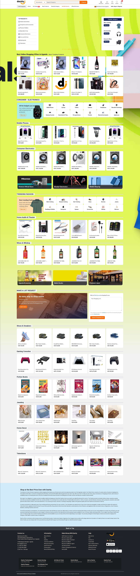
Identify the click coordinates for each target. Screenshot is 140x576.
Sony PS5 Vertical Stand (23, 235)
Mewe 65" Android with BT (41, 471)
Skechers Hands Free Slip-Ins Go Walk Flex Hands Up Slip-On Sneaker (112, 344)
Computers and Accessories (26, 24)
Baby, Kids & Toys (24, 31)
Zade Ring (74, 420)
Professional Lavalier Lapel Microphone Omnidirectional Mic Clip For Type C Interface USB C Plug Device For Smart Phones (94, 235)
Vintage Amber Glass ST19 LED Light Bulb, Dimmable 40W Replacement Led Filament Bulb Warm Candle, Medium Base (59, 446)
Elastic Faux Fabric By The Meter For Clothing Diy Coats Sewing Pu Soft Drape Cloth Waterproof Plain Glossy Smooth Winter (112, 72)
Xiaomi (111, 512)
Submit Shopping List (97, 317)
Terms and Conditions (22, 573)
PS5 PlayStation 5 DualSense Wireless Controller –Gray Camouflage (112, 369)
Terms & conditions (48, 541)
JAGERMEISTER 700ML (59, 261)
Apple (105, 512)
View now (106, 25)
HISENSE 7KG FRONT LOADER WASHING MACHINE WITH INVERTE (41, 166)
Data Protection (48, 545)
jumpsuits (107, 499)
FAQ (89, 537)
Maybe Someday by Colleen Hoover (23, 395)
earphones (41, 515)
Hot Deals (36, 6)
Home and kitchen (24, 37)
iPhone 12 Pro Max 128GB (77, 92)
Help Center (91, 536)
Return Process (92, 549)
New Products (45, 6)
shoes (107, 498)
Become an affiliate (66, 541)
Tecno (102, 512)
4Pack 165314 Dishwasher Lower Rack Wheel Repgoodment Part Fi (59, 92)
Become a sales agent (67, 537)
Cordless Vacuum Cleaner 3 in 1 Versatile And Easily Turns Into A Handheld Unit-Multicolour (41, 72)
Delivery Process (92, 547)
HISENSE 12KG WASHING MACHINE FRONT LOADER (112, 166)
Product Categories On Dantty (69, 547)
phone (48, 510)
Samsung (95, 512)
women (43, 499)
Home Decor (22, 428)
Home (29, 6)
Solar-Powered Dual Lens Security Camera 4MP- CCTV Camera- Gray (94, 141)
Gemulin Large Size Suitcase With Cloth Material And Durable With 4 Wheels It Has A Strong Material (23, 92)
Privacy (29, 573)
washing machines (29, 507)
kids (49, 499)
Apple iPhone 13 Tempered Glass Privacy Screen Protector (112, 141)
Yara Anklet (92, 420)
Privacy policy (47, 547)
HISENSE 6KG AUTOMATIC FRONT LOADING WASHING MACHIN (23, 166)
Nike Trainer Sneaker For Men (94, 344)
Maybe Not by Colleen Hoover (41, 395)
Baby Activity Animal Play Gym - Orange (41, 92)
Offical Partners (75, 6)
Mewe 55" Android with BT (23, 471)
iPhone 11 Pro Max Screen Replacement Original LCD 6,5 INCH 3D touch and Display (77, 72)
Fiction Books (22, 377)
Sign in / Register (118, 6)
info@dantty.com (23, 543)
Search (84, 2)
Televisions (22, 43)
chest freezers (114, 506)
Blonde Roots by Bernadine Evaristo (94, 395)
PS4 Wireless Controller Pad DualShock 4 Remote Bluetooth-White (77, 369)
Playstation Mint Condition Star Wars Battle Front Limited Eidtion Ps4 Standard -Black (59, 369)
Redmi (115, 512)
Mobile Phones (23, 123)
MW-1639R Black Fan (58, 471)
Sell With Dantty (65, 6)
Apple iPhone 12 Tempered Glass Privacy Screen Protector (77, 141)
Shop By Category (55, 6)
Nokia (91, 512)
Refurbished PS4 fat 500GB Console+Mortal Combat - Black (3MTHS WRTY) (41, 369)
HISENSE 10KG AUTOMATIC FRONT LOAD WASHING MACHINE (94, 166)
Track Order (91, 541)
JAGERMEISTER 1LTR (76, 261)
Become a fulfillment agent (68, 543)
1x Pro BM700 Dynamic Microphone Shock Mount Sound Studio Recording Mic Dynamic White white (77, 235)
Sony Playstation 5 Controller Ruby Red (23, 369)
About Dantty (47, 536)
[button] (42, 33)
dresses (99, 499)
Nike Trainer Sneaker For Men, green (41, 344)
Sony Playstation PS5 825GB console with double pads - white (94, 369)
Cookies (34, 573)
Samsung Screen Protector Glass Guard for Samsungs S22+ (41, 141)
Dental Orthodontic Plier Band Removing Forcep (59, 235)
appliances (31, 506)
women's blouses (93, 499)
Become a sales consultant (68, 539)
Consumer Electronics (25, 34)
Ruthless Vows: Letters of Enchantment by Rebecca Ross (112, 395)
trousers (86, 499)
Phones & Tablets (24, 27)
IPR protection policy (49, 543)
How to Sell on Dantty (93, 543)
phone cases (35, 515)
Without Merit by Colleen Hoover (59, 395)
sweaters (112, 498)
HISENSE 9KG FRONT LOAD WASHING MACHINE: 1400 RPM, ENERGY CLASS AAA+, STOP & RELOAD (77, 166)
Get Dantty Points (66, 545)
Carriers (46, 539)
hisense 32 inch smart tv (94, 471)
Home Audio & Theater (26, 217)
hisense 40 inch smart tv (112, 471)
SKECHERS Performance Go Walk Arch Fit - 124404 (77, 344)
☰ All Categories (22, 6)
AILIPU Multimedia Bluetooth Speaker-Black (94, 92)
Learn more (23, 306)
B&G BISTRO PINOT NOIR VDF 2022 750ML (94, 72)
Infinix (99, 512)
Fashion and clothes (24, 21)
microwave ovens (100, 506)
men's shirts (77, 499)
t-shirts (82, 499)
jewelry (116, 498)
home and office (48, 506)
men (40, 499)
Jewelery (20, 402)
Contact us (91, 539)
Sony (108, 512)
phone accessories (105, 513)
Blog (45, 537)
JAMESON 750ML (111, 261)
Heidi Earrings (57, 420)
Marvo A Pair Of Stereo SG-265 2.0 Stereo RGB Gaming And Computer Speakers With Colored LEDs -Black (112, 235)
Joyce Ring (109, 420)
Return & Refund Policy (49, 549)
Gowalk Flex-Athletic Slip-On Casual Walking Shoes (59, 344)
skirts (102, 499)
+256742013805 (22, 547)
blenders (22, 507)
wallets (73, 501)
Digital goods (23, 40)
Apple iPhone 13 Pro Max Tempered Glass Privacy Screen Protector (23, 141)
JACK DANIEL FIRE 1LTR (23, 261)
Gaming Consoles (24, 351)
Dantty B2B (64, 549)
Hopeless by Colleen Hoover (77, 395)
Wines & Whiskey (23, 243)
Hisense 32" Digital (76, 471)
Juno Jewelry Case (40, 420)
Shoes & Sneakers (24, 326)
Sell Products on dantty (67, 536)
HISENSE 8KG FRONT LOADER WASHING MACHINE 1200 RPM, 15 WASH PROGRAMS (59, 166)
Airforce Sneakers (22, 344)
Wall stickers (21, 446)
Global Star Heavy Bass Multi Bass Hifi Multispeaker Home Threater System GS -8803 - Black (41, 235)
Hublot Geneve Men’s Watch (23, 72)
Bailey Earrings (21, 420)
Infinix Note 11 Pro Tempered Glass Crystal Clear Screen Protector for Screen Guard (59, 141)
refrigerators (107, 506)
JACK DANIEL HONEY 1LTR (41, 261)
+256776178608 (22, 545)
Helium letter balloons (41, 446)
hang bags (68, 501)
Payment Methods (92, 545)
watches (59, 501)
